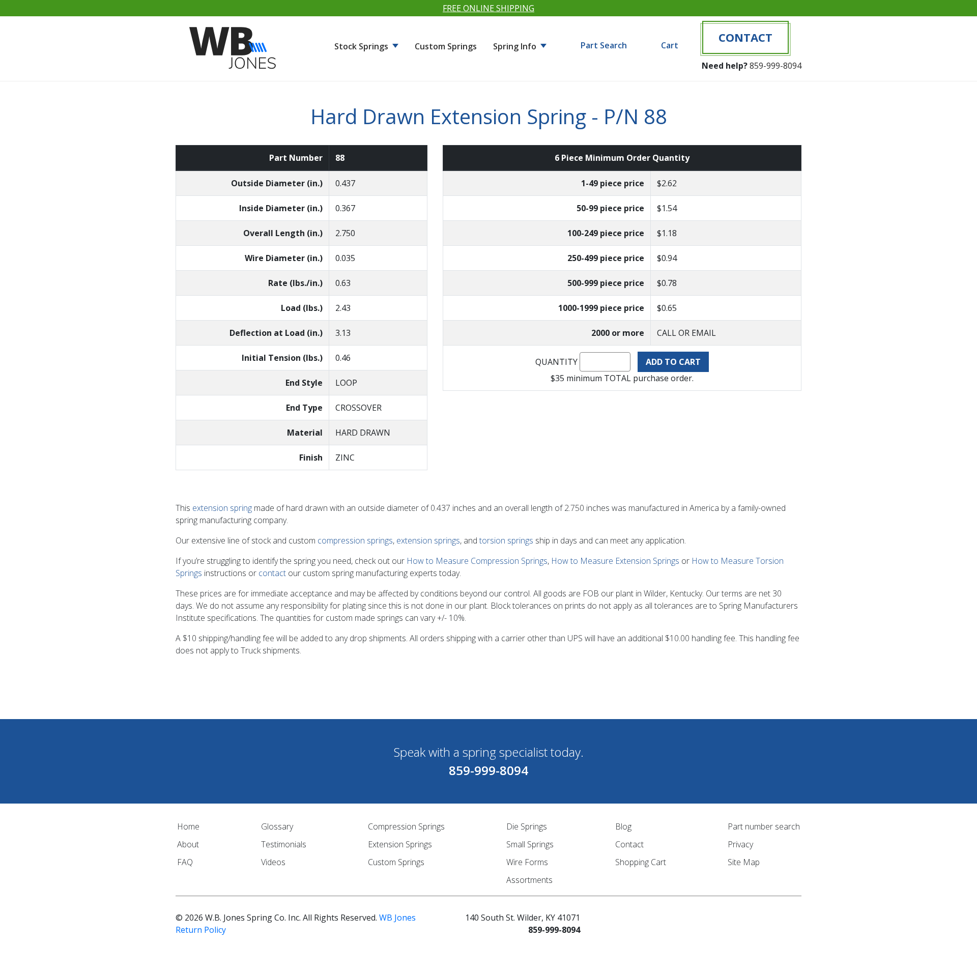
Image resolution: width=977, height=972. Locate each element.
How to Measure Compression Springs (477, 560)
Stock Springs (362, 46)
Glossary (277, 826)
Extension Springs (400, 844)
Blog (623, 826)
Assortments (529, 879)
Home (188, 826)
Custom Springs (446, 46)
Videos (273, 862)
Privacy (740, 844)
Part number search (764, 826)
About (188, 844)
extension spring (222, 507)
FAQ (185, 862)
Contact (745, 37)
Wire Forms (527, 862)
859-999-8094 (775, 65)
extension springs (428, 540)
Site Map (744, 862)
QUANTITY (556, 361)
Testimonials (283, 844)
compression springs (355, 540)
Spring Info (515, 46)
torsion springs (506, 540)
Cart (669, 45)
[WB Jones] (234, 44)
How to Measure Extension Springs (615, 560)
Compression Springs (406, 826)
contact (272, 573)
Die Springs (526, 826)
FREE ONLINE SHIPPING (488, 8)
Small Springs (530, 844)
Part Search (604, 45)
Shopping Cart (640, 862)
